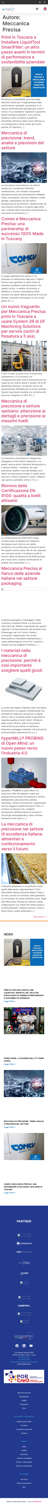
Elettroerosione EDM (24, 1422)
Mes (24, 1487)
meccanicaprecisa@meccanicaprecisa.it (24, 1362)
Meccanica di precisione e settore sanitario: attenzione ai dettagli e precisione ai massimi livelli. (23, 411)
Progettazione (24, 1397)
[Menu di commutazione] (37, 8)
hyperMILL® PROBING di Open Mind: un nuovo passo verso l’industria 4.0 (22, 745)
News (24, 1408)
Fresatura (24, 1425)
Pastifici (24, 1450)
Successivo (40, 916)
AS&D (24, 1447)
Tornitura (24, 1433)
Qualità (24, 1400)
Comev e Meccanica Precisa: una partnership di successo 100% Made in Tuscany (22, 228)
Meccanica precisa (24, 1393)
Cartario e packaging (24, 1458)
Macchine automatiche (24, 1466)
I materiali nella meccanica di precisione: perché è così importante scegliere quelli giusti (21, 660)
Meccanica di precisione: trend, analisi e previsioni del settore (22, 140)
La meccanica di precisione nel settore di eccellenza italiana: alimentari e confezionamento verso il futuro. (22, 836)
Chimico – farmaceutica (24, 1462)
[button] (3, 2)
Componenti (24, 1404)
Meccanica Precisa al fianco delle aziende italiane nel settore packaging (21, 576)
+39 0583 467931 (24, 1357)
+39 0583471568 (24, 1359)
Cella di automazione (24, 1483)
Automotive (24, 1454)
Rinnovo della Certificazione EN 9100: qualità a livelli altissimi (21, 493)
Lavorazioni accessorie (24, 1429)
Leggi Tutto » (9, 1001)
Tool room (24, 1479)
